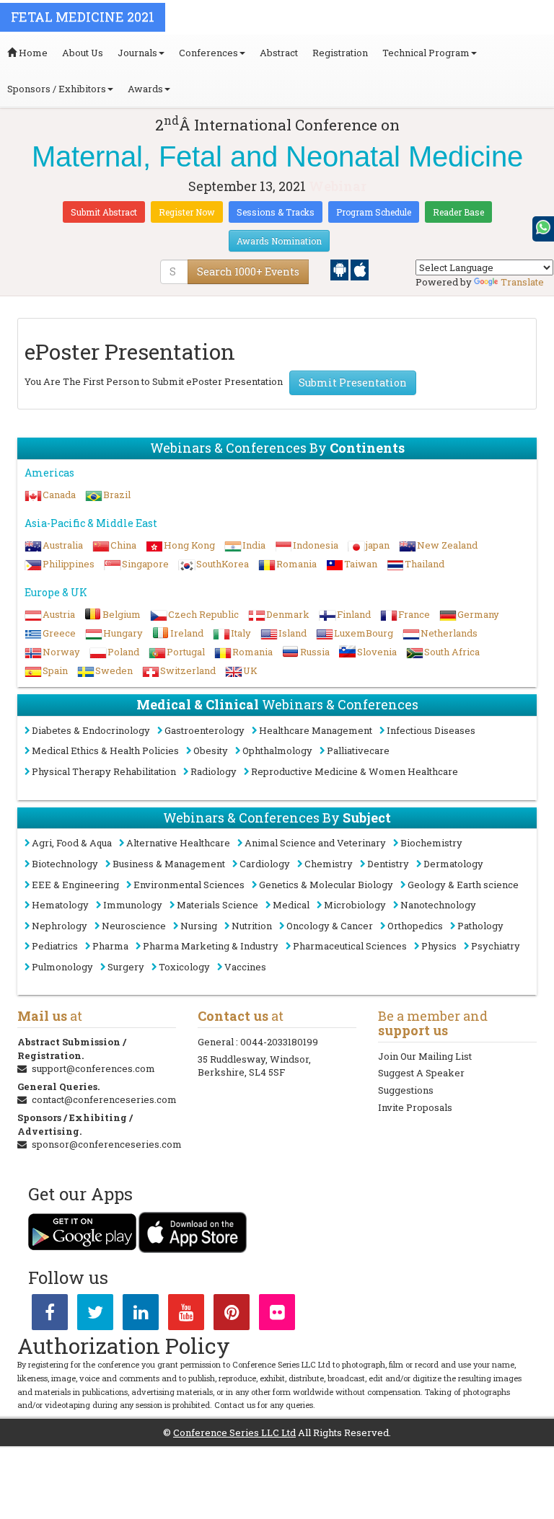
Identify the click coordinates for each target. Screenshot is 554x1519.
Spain (55, 670)
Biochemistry (431, 842)
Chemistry (328, 863)
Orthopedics (415, 925)
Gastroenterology (204, 730)
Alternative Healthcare (178, 842)
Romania (296, 563)
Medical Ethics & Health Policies (105, 750)
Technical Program (426, 52)
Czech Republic (203, 614)
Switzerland (188, 670)
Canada (59, 494)
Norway (61, 651)
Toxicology (184, 966)
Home (32, 52)
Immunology (132, 904)
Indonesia (315, 545)
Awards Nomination (279, 241)
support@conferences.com (93, 1068)
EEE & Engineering (75, 884)
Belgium (121, 614)
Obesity (210, 750)
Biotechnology (65, 863)
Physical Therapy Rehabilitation (104, 771)
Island (292, 632)
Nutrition (252, 925)
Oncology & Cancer (329, 925)
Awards (145, 88)
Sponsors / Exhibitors (56, 88)
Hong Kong (189, 545)
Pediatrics (55, 945)
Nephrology (59, 925)
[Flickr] (277, 1314)
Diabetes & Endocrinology (91, 730)
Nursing (198, 925)
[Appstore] (360, 268)
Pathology (480, 925)
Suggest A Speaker (421, 1072)
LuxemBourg (363, 632)
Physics (439, 945)
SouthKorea (222, 563)
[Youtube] (186, 1314)
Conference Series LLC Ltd (234, 1432)
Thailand (424, 563)
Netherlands (449, 632)
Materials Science (217, 904)
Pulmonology (62, 966)
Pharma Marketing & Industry (210, 945)
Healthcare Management (315, 730)
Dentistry (388, 863)
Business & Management (169, 863)
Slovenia (377, 651)
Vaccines (245, 966)
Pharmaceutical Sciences (350, 945)
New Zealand (447, 545)
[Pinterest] (232, 1314)
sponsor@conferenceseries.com (107, 1144)
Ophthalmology (277, 750)
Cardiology (264, 863)
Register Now (187, 212)
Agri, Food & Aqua (72, 842)
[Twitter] (95, 1314)
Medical (291, 904)
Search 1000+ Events (248, 271)
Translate (522, 281)
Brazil (117, 494)
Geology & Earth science (463, 884)
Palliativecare (358, 750)
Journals (137, 52)
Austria (59, 614)
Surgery (125, 966)
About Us (82, 52)
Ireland (186, 632)
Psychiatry (495, 945)
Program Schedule (373, 212)
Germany (478, 614)
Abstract (279, 52)
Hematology (60, 904)
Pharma (110, 945)
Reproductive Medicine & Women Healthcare (354, 771)
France (414, 614)
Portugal (186, 651)
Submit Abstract (104, 212)
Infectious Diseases (431, 730)
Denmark (287, 614)
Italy (241, 632)
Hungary (123, 632)
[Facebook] (50, 1314)
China (123, 545)
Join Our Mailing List (425, 1056)
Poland (123, 651)
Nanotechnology (438, 904)
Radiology (213, 771)
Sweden (114, 670)
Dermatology (453, 863)
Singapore (145, 563)
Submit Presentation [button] (353, 382)
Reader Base (458, 212)
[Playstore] (340, 268)
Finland (354, 614)
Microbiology (355, 904)
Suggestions (406, 1090)
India (253, 545)
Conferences (208, 52)
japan (378, 545)
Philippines (68, 563)
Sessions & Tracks (276, 212)
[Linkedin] (141, 1314)
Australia (63, 545)
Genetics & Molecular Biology (326, 884)
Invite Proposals (415, 1107)
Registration (340, 52)
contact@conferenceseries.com (104, 1099)
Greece (59, 632)
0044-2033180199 (279, 1041)
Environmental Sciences (189, 884)
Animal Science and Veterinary (315, 842)
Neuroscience (134, 925)
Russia (315, 651)
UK (250, 670)
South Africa (452, 651)
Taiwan (360, 563)
